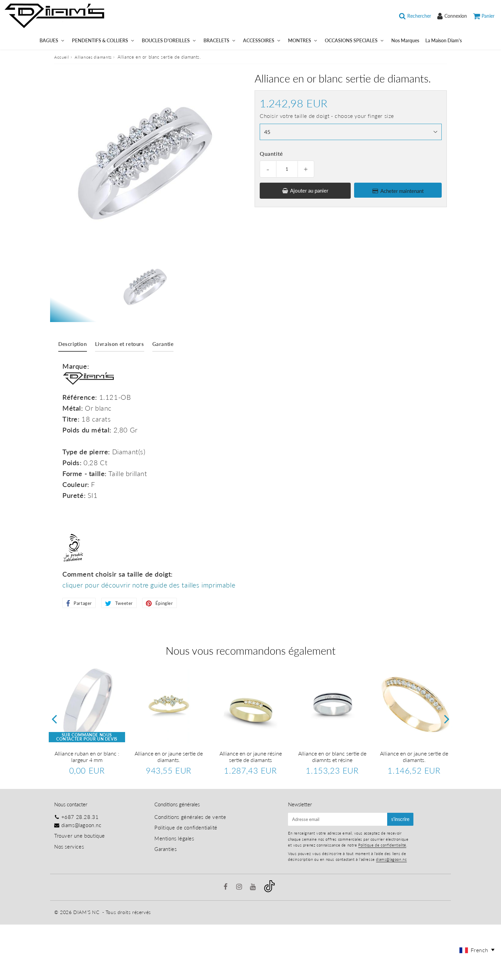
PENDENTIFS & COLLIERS (100, 40)
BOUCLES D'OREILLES (166, 40)
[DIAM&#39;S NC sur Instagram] (239, 887)
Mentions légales (174, 838)
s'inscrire (400, 819)
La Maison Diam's (443, 40)
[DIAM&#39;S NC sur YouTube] (253, 887)
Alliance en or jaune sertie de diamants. (169, 756)
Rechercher (419, 16)
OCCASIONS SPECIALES (351, 40)
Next (447, 719)
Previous (54, 719)
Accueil (61, 57)
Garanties (165, 849)
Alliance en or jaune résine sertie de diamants (250, 756)
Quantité (271, 153)
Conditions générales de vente (190, 817)
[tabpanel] (145, 287)
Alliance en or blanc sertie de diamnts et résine (332, 756)
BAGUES (49, 40)
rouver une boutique (81, 836)
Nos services (69, 846)
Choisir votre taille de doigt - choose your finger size (327, 115)
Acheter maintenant (402, 191)
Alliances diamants (93, 57)
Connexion (455, 16)
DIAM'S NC (86, 912)
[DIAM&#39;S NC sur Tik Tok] (269, 890)
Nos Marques (405, 40)
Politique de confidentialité (185, 827)
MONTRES (299, 40)
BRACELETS (216, 40)
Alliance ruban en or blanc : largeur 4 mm (87, 756)
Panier (488, 16)
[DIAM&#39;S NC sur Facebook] (226, 887)
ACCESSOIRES (258, 40)
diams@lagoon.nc (81, 825)
